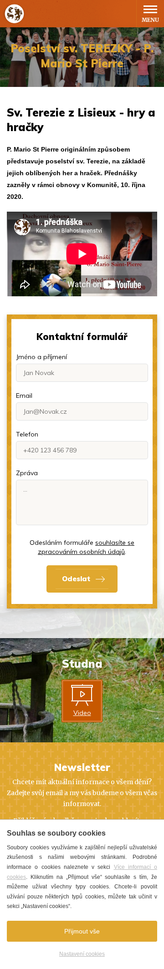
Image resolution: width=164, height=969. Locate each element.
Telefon (27, 434)
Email (24, 395)
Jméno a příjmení (41, 357)
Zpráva (27, 473)
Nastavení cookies (82, 954)
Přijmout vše (82, 931)
